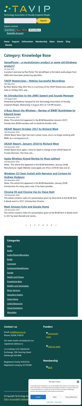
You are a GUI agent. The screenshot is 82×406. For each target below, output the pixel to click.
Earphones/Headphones (18, 268)
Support (15, 41)
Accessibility (15, 399)
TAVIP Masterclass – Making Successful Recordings (34, 80)
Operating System (15, 295)
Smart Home (12, 299)
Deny (54, 397)
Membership (41, 41)
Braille (10, 259)
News (52, 41)
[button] (78, 382)
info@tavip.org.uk (18, 332)
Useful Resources (14, 304)
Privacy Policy (58, 402)
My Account (18, 33)
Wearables (11, 312)
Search (43, 21)
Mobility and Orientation (18, 286)
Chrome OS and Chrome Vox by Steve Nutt (29, 192)
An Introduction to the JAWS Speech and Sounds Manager (39, 95)
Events (60, 41)
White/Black (34, 30)
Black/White (21, 30)
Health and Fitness (15, 277)
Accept (38, 397)
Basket (10, 33)
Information (27, 41)
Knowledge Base (14, 281)
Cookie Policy (50, 402)
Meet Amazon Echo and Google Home (26, 206)
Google (10, 273)
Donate (8, 45)
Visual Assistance (15, 308)
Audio (9, 250)
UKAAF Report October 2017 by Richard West (31, 129)
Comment (11, 264)
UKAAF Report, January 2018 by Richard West (31, 143)
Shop (68, 41)
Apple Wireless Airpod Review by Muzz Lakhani (32, 158)
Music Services (13, 290)
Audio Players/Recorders (18, 255)
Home (7, 41)
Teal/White (9, 30)
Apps (9, 246)
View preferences (71, 397)
